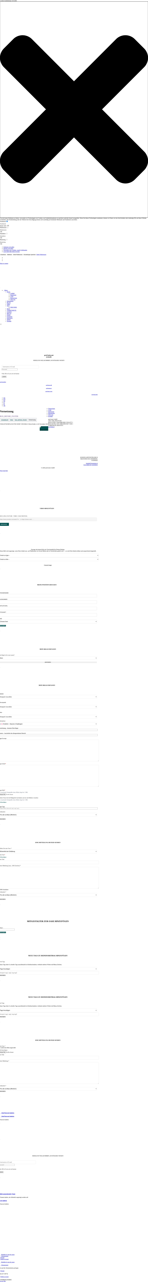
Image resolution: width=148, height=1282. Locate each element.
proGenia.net (49, 388)
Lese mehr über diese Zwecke (11, 251)
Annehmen (3, 254)
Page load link (4, 470)
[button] (74, 109)
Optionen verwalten (8, 247)
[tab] (49, 1113)
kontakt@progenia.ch (92, 463)
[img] (74, 275)
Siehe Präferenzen (17, 254)
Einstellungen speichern (30, 254)
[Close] (0, 533)
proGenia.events (48, 391)
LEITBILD (51, 427)
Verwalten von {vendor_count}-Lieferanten (15, 250)
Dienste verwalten (8, 248)
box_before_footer (21, 420)
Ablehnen (9, 254)
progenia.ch (4, 420)
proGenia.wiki (49, 385)
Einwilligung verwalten (6, 1279)
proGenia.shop (95, 394)
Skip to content (4, 263)
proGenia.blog (3, 381)
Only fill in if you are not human (10, 373)
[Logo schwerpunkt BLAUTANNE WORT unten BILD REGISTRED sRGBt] (73, 454)
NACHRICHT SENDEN (91, 465)
